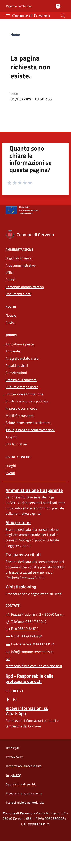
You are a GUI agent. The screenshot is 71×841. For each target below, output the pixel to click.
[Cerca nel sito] (62, 15)
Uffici (9, 272)
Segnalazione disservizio (21, 784)
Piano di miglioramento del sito (25, 802)
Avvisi (10, 322)
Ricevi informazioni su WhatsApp (27, 711)
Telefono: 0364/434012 (28, 621)
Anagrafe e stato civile (22, 358)
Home (15, 34)
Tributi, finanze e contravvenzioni (30, 430)
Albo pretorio (18, 522)
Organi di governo (19, 258)
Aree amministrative (21, 265)
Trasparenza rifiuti (23, 554)
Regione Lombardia (19, 6)
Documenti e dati (18, 294)
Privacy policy (14, 757)
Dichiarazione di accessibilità (23, 766)
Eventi (10, 473)
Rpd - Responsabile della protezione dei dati (30, 678)
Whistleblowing (21, 586)
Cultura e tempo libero (22, 387)
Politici (11, 279)
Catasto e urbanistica (21, 380)
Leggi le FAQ (13, 775)
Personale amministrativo (25, 287)
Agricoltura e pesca (20, 344)
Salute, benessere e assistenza (28, 422)
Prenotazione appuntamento (24, 793)
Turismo (11, 437)
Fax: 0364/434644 (24, 628)
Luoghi (11, 465)
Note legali (12, 747)
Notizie (11, 315)
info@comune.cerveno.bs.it (31, 651)
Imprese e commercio (21, 408)
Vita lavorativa (16, 444)
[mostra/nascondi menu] (8, 15)
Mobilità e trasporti (20, 415)
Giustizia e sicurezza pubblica (27, 401)
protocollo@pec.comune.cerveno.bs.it (34, 666)
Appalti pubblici (17, 365)
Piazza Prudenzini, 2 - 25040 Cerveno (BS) (37, 614)
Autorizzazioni (16, 372)
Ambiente (13, 351)
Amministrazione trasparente (34, 490)
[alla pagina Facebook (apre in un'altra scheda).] (8, 699)
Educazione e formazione (24, 394)
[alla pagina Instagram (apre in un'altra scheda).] (15, 699)
